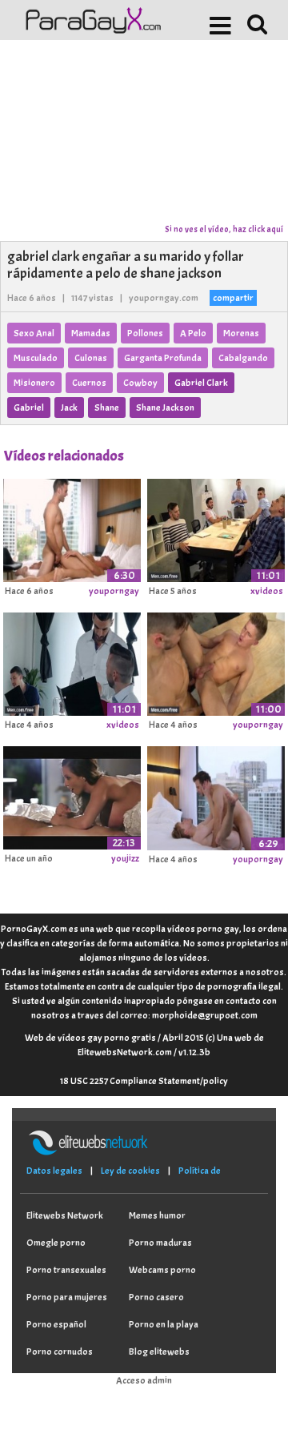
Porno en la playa (163, 1324)
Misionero (34, 382)
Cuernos (89, 382)
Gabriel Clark (201, 382)
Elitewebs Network (64, 1215)
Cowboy (140, 382)
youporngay (114, 590)
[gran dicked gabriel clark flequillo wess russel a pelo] (72, 527)
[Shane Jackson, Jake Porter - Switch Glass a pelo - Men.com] (216, 527)
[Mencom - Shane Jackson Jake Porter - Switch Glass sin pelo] (216, 661)
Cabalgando (243, 357)
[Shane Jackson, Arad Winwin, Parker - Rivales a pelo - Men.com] (72, 661)
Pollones (145, 333)
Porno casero (156, 1297)
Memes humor (157, 1215)
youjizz (125, 858)
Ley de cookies (130, 1170)
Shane (106, 407)
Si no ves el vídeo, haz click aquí (224, 229)
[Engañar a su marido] (72, 795)
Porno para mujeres (66, 1297)
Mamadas (90, 333)
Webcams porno (162, 1269)
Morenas (241, 333)
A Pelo (193, 333)
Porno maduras (160, 1242)
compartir (233, 297)
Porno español (56, 1324)
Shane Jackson (165, 407)
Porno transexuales (66, 1269)
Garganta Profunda (163, 357)
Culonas (90, 357)
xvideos (266, 590)
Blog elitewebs (159, 1351)
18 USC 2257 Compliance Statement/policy (144, 1080)
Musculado (36, 357)
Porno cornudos (59, 1351)
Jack (69, 407)
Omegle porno (56, 1242)
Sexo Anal (34, 333)
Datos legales (54, 1170)
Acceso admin (144, 1380)
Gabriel (29, 407)
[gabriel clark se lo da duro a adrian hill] (216, 795)
